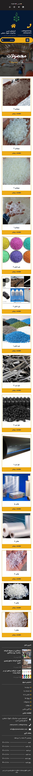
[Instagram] (14, 7)
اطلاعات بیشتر (16, 114)
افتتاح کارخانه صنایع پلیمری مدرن (12, 662)
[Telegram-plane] (19, 7)
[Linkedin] (23, 7)
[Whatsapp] (10, 7)
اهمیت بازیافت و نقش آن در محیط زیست (12, 672)
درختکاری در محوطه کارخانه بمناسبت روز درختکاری (12, 652)
